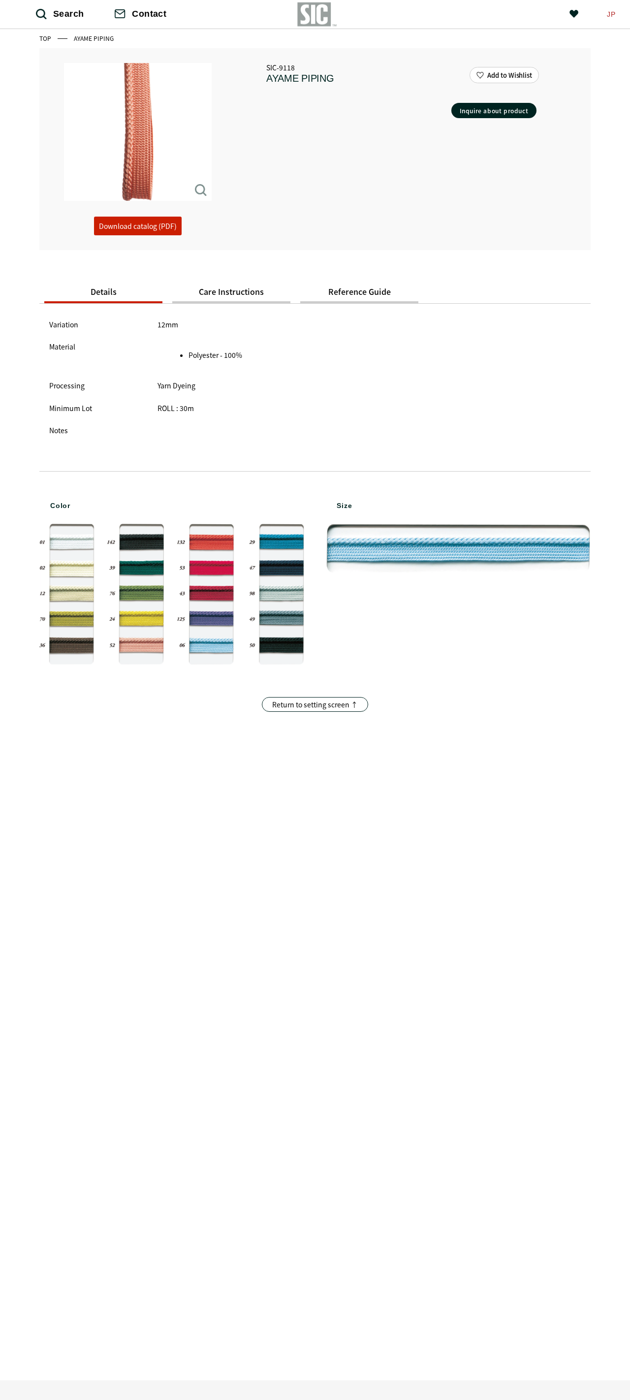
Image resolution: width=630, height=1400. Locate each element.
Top (46, 38)
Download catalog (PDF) (138, 226)
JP (611, 14)
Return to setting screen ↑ (315, 704)
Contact (149, 14)
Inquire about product (494, 110)
